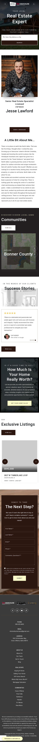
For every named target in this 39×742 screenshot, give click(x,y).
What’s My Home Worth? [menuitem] (19, 679)
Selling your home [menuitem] (19, 673)
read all (8, 349)
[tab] (30, 340)
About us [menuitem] (19, 653)
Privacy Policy (20, 733)
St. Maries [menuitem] (19, 702)
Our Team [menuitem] (19, 656)
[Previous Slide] (34, 248)
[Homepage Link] (19, 4)
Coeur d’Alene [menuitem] (19, 691)
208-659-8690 (19, 624)
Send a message (19, 129)
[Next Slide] (34, 254)
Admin (27, 733)
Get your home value (19, 403)
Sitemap (31, 733)
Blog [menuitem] (19, 662)
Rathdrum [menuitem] (19, 697)
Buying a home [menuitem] (19, 671)
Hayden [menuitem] (19, 699)
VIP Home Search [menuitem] (19, 676)
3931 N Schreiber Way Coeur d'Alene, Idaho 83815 (19, 639)
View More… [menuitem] (19, 705)
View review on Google (17, 337)
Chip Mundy (15, 335)
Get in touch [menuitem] (19, 659)
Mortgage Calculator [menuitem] (19, 682)
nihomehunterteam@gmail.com (19, 631)
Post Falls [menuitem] (20, 694)
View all (8, 227)
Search (19, 42)
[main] (19, 297)
